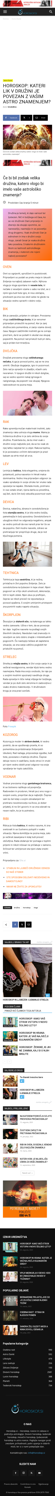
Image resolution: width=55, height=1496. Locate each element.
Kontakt (27, 1487)
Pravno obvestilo (11, 1484)
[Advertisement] (27, 50)
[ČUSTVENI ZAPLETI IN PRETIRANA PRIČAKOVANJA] (10, 1134)
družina (17, 907)
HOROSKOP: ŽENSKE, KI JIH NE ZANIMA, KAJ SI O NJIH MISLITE (35, 1050)
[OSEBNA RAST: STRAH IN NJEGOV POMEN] (10, 1316)
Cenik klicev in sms (28, 1484)
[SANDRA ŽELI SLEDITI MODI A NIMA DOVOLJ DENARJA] (10, 1330)
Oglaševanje (43, 1484)
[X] (22, 925)
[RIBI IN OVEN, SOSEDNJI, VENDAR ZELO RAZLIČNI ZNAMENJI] (10, 1148)
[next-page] (9, 1061)
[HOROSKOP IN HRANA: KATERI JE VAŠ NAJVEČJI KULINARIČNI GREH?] (10, 1036)
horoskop (27, 907)
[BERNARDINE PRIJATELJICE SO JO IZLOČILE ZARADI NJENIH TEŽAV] (10, 1301)
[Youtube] (39, 1473)
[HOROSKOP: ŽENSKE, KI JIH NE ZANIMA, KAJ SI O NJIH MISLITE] (10, 1050)
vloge (36, 907)
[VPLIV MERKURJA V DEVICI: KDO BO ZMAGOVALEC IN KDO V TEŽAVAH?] (10, 1276)
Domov (6, 19)
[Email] (29, 925)
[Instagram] (24, 1473)
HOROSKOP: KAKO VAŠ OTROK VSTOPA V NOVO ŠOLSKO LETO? (33, 1022)
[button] (5, 12)
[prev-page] (5, 1061)
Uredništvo (12, 107)
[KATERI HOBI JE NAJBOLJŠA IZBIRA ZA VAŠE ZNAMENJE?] (10, 1162)
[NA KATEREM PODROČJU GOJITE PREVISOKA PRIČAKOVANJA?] (10, 1120)
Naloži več (26, 1173)
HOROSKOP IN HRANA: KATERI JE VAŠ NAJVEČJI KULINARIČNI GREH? (33, 1036)
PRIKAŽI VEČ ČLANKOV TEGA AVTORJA (23, 1011)
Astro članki (16, 19)
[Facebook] (15, 925)
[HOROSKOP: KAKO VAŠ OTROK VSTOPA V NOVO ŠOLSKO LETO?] (10, 1022)
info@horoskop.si (36, 1452)
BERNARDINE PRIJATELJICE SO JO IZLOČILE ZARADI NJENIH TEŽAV (35, 1300)
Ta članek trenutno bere (31, 1077)
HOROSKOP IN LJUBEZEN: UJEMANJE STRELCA (25, 1000)
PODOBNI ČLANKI (12, 1006)
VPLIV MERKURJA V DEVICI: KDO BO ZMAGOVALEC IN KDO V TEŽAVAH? (35, 1276)
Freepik (12, 726)
